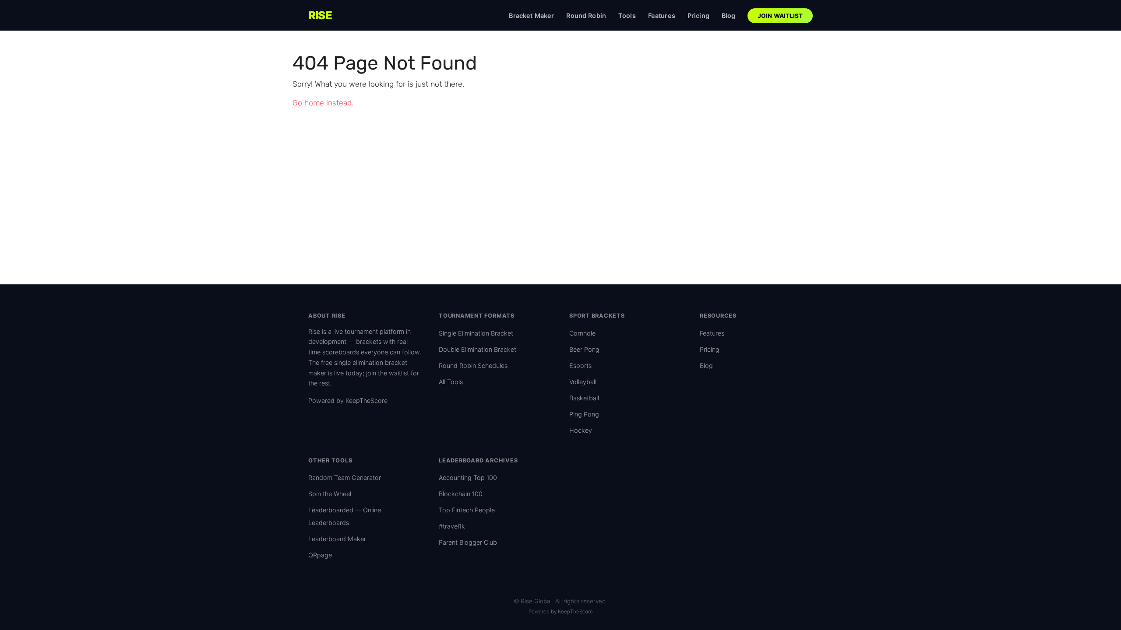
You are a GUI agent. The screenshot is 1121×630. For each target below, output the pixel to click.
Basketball (584, 398)
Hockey (580, 430)
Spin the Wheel (329, 493)
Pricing (698, 15)
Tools (627, 15)
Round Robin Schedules (473, 365)
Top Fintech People (467, 510)
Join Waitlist (780, 15)
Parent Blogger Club (468, 542)
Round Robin (586, 15)
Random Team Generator (344, 477)
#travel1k (452, 526)
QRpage (320, 555)
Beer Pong (584, 349)
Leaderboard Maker (337, 538)
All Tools (451, 381)
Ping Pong (584, 414)
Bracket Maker (531, 15)
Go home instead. (323, 102)
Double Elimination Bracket (477, 349)
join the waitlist (387, 373)
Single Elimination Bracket (476, 333)
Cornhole (582, 333)
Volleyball (582, 381)
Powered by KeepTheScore (348, 400)
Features (661, 15)
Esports (580, 365)
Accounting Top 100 (468, 477)
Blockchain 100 (461, 493)
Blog (729, 15)
